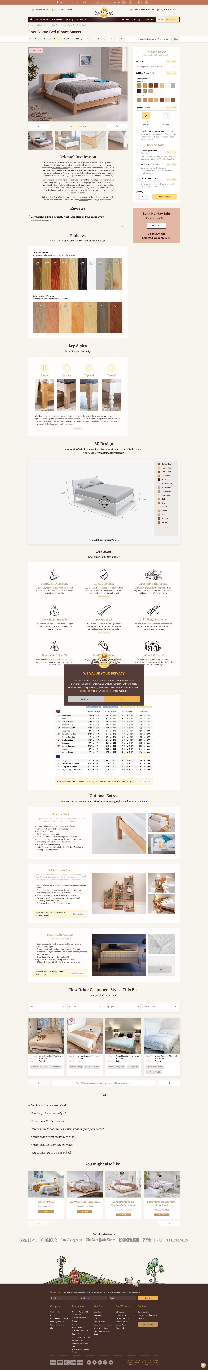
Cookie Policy (108, 690)
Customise (85, 699)
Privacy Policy (86, 690)
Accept (122, 699)
